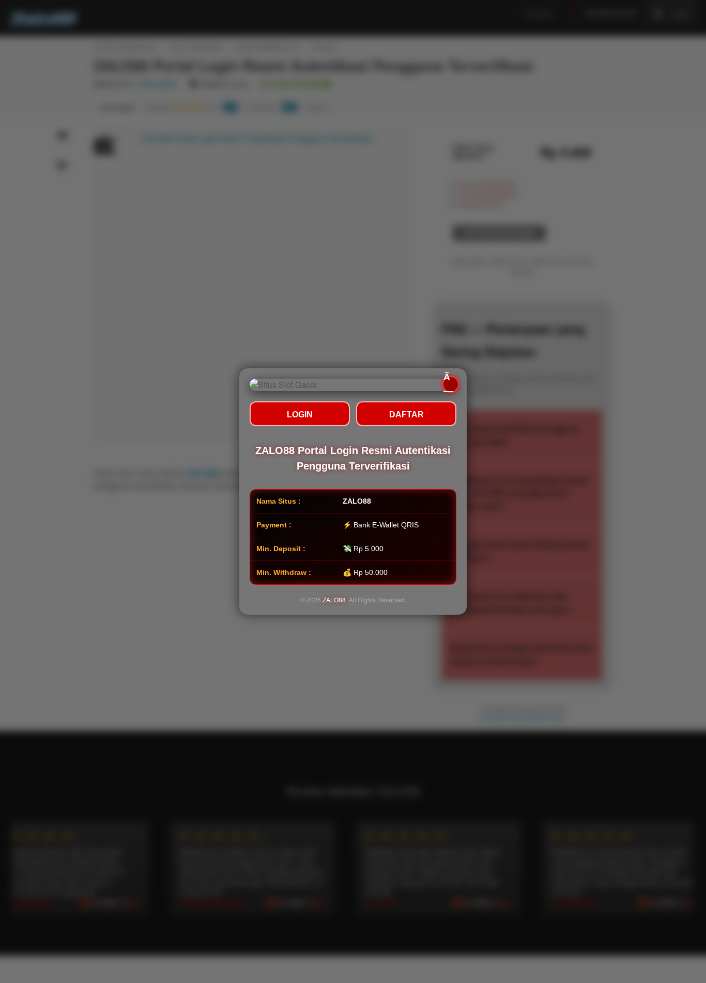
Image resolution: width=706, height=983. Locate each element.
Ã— (448, 384)
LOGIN (300, 414)
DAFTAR (406, 414)
